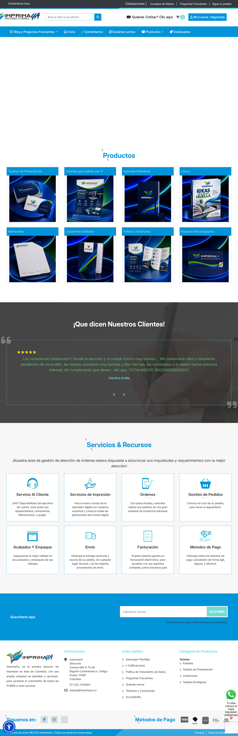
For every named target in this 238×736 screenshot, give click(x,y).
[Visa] (184, 720)
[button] (9, 726)
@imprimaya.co (87, 690)
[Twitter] (64, 719)
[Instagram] (54, 719)
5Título (34, 352)
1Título (18, 352)
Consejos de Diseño (162, 3)
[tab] (109, 127)
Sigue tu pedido (221, 3)
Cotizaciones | (137, 4)
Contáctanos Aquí (19, 3)
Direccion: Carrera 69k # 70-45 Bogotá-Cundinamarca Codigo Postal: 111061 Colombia (88, 671)
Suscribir (217, 611)
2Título (22, 352)
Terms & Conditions (219, 732)
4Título (30, 352)
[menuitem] (34, 31)
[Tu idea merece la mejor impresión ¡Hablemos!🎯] (231, 694)
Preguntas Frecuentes (194, 3)
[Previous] (18, 84)
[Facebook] (44, 719)
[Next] (220, 84)
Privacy (199, 732)
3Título (26, 352)
